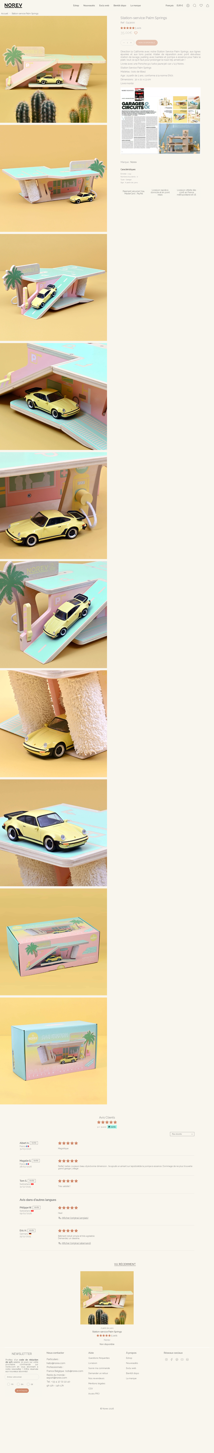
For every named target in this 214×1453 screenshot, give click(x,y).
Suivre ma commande (99, 1368)
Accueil (4, 13)
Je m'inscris (21, 1390)
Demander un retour (98, 1373)
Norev (133, 162)
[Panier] (207, 5)
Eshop (129, 1358)
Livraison (92, 1363)
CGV (90, 1388)
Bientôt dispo (132, 1373)
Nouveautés (132, 1363)
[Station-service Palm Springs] (107, 1297)
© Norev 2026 (107, 1408)
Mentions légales (96, 1383)
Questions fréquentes (99, 1358)
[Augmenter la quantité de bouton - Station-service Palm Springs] (131, 43)
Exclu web (131, 1368)
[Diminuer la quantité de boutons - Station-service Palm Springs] (123, 43)
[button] (76, 5)
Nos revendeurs (96, 1378)
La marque (131, 1378)
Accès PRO (94, 1393)
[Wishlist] (201, 5)
